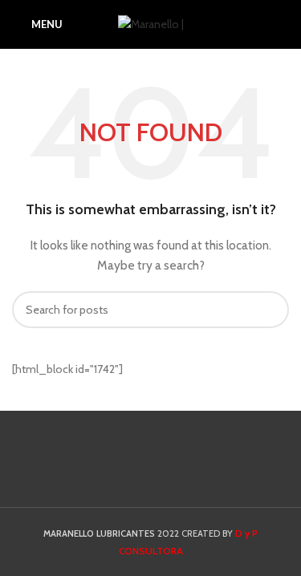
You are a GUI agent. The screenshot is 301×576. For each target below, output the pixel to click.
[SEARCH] (270, 309)
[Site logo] (151, 22)
